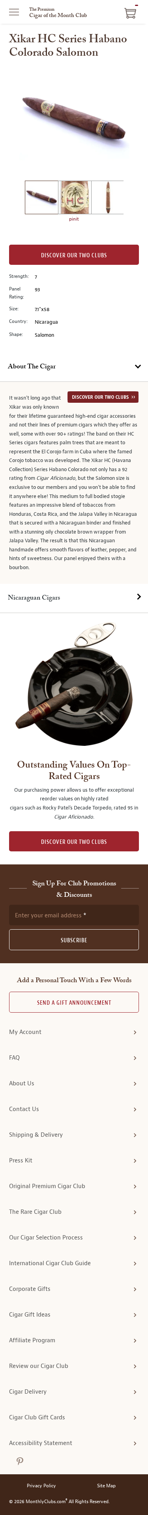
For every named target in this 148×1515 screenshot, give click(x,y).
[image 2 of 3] (74, 199)
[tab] (74, 367)
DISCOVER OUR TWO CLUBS (74, 842)
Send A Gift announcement (74, 1003)
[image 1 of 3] (41, 199)
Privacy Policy (41, 1486)
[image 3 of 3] (107, 199)
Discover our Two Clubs (74, 255)
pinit (74, 219)
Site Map (106, 1486)
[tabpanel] (74, 483)
